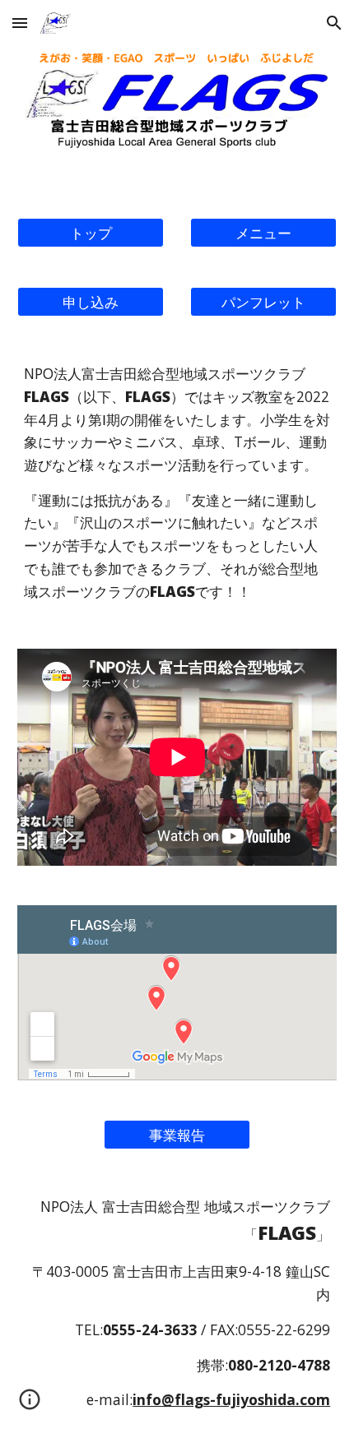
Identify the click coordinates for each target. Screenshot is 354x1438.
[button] (20, 22)
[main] (177, 482)
